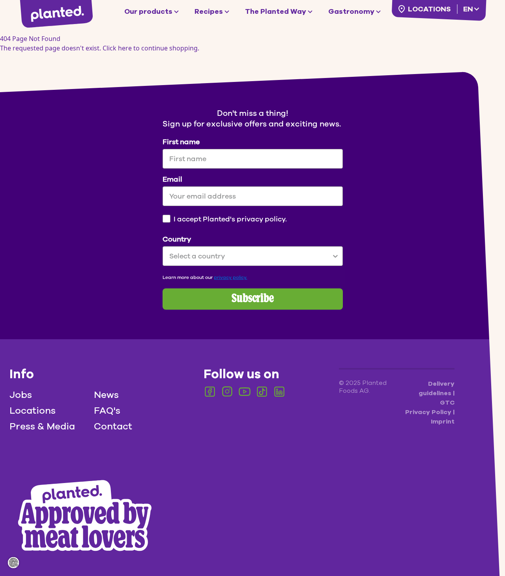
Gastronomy (351, 11)
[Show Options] (335, 256)
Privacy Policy (429, 412)
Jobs (20, 394)
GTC (447, 402)
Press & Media (42, 426)
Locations (429, 9)
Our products (148, 11)
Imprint (442, 421)
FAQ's (107, 410)
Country (177, 239)
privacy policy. (230, 277)
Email (172, 179)
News (106, 394)
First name (181, 142)
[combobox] (250, 256)
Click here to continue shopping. (151, 48)
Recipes (209, 11)
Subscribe (253, 299)
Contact (113, 426)
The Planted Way (275, 11)
